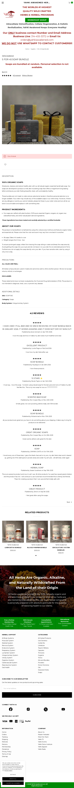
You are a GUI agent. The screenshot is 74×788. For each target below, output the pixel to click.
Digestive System (8, 660)
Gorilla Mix (41, 643)
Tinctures (41, 653)
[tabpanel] (13, 536)
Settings (13, 774)
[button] (9, 14)
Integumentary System (10, 655)
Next (68, 502)
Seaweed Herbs (43, 670)
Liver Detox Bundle (13, 547)
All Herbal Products (44, 638)
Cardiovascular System (9, 663)
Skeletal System (7, 643)
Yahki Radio (42, 749)
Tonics (40, 658)
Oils (39, 667)
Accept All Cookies (13, 783)
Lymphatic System (8, 653)
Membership (6, 747)
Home (4, 732)
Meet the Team (43, 737)
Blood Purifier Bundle (37, 547)
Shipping (5, 739)
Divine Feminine (43, 665)
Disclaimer (5, 749)
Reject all (13, 779)
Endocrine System (8, 648)
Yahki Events (42, 742)
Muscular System (8, 640)
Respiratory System (8, 650)
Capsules (41, 650)
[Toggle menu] (2, 2)
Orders (4, 734)
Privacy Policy (6, 751)
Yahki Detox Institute (45, 744)
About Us (41, 732)
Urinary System (7, 658)
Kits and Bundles (43, 660)
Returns (4, 744)
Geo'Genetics (42, 640)
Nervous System (7, 645)
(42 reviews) (17, 75)
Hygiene (41, 655)
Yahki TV (41, 739)
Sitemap (5, 756)
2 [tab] (38, 555)
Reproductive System (9, 665)
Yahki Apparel (42, 747)
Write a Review (27, 75)
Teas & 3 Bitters (43, 648)
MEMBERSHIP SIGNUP (37, 20)
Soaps (40, 672)
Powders (41, 663)
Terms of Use (6, 754)
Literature (41, 645)
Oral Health (6, 667)
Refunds (5, 742)
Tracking (5, 737)
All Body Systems (8, 638)
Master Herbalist (43, 734)
